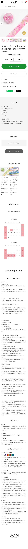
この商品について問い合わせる (8, 86)
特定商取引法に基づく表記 (7, 82)
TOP (2, 6)
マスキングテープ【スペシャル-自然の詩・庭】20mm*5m (4, 182)
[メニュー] (1, 2)
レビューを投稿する (14, 151)
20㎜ (14, 6)
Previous (1, 23)
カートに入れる (15, 66)
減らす (11, 59)
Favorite (15, 74)
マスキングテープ (8, 6)
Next (26, 23)
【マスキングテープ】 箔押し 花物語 (14, 180)
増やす (19, 59)
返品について (4, 79)
